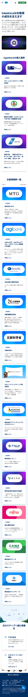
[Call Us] (24, 688)
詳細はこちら (7, 92)
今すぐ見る (11, 646)
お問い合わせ (11, 666)
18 (19, 614)
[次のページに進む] (23, 614)
